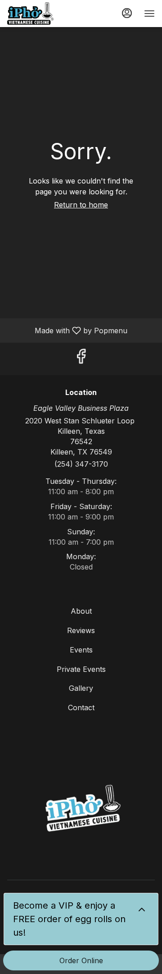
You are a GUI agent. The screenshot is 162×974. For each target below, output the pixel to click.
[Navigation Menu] (149, 13)
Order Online (81, 960)
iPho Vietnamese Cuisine (81, 809)
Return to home (81, 204)
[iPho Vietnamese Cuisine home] (47, 13)
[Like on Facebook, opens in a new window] (81, 358)
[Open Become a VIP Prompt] (142, 909)
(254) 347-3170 (81, 464)
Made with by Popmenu (67, 330)
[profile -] (127, 13)
